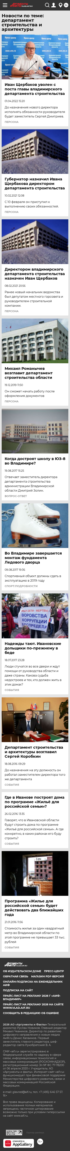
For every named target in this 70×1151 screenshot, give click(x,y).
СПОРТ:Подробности (21, 586)
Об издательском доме (22, 971)
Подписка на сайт (18, 990)
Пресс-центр (54, 971)
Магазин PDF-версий (47, 976)
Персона (11, 122)
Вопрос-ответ (16, 496)
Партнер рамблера (35, 1132)
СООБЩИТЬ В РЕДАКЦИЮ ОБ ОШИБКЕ (31, 1013)
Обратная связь (15, 976)
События (12, 690)
